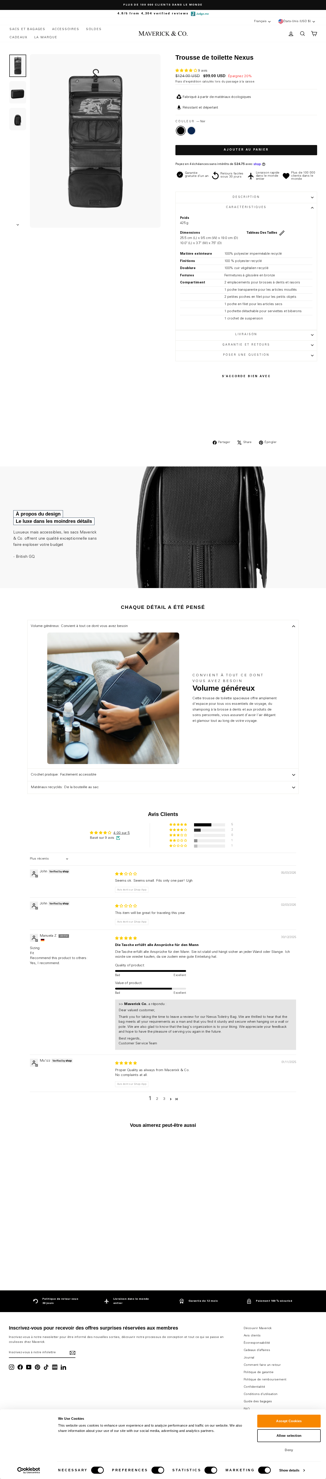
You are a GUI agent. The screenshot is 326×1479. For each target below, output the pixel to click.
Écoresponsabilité (257, 1343)
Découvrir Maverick (258, 1328)
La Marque (45, 37)
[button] (186, 71)
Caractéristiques (246, 207)
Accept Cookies (289, 1421)
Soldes (94, 29)
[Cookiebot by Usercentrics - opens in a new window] (28, 1470)
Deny (289, 1450)
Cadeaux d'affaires (257, 1350)
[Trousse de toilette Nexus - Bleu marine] (49, 1264)
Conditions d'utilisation (261, 1394)
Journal (249, 1357)
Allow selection (289, 1435)
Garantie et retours (246, 345)
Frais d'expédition (188, 81)
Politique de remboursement (265, 1379)
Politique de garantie (258, 1372)
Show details (289, 1470)
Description (246, 197)
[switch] (157, 1470)
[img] (126, 874)
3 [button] (164, 1099)
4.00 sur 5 (121, 833)
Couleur (190, 121)
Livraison (246, 334)
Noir (180, 130)
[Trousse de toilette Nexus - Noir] (43, 1264)
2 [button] (157, 1099)
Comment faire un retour (262, 1365)
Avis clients (252, 1335)
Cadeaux (19, 37)
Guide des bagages (258, 1401)
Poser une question (246, 355)
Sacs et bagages (27, 29)
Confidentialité (254, 1387)
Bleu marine (191, 130)
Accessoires (65, 29)
